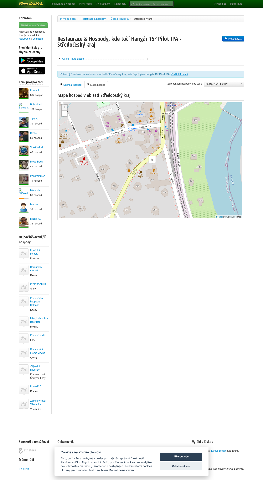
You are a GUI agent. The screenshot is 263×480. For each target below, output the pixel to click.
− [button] (64, 113)
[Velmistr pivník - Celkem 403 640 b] (23, 151)
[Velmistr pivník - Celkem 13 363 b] (23, 93)
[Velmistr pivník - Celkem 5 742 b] (23, 165)
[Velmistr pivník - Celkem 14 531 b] (23, 179)
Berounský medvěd (36, 268)
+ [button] (64, 107)
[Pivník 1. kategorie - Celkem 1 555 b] (23, 193)
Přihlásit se (220, 3)
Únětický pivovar (35, 251)
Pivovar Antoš (38, 283)
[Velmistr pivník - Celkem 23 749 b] (23, 208)
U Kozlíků (35, 386)
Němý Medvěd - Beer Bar (39, 319)
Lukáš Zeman (218, 450)
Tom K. (34, 118)
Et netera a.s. (27, 451)
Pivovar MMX (37, 335)
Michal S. (35, 218)
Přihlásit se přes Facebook (33, 25)
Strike (33, 133)
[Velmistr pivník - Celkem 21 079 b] (23, 222)
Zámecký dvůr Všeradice (38, 402)
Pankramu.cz (37, 176)
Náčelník (35, 190)
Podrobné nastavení (122, 470)
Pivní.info (24, 468)
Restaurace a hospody (62, 3)
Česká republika (120, 18)
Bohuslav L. (37, 104)
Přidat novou (234, 39)
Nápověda (120, 3)
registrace (24, 38)
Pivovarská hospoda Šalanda (36, 301)
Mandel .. (35, 204)
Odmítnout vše (181, 466)
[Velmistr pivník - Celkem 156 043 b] (23, 122)
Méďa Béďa (36, 161)
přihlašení (38, 38)
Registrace (236, 3)
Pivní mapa (85, 3)
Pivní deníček (26, 2)
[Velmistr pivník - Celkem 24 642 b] (23, 136)
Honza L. (35, 90)
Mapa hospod (97, 84)
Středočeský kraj (143, 18)
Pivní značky (103, 3)
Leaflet (219, 216)
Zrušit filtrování (179, 74)
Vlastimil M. (37, 147)
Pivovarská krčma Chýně (37, 351)
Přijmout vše (181, 456)
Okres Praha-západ (73, 58)
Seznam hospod (72, 84)
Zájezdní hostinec (35, 367)
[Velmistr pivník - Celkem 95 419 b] (23, 108)
